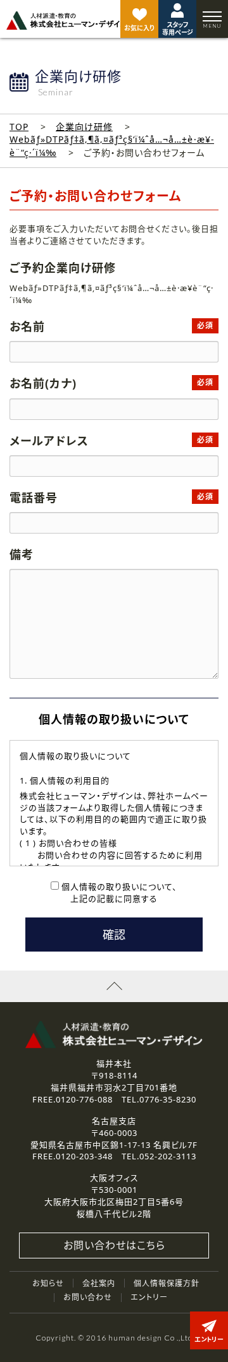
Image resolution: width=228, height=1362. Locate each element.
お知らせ (48, 1283)
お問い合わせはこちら (114, 1245)
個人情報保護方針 (167, 1283)
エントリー (149, 1297)
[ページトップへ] (114, 986)
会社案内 (98, 1283)
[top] (66, 20)
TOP (19, 127)
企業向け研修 (84, 127)
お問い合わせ (87, 1297)
